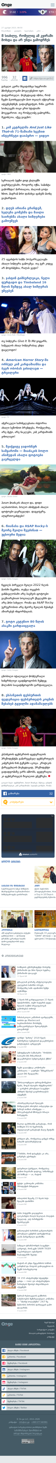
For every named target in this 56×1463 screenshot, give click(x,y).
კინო (38, 31)
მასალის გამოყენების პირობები (42, 1333)
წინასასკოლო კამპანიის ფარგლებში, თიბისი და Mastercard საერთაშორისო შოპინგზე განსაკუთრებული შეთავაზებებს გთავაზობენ (28, 1024)
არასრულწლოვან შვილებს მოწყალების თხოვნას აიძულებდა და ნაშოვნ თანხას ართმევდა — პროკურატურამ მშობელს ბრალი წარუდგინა (28, 1110)
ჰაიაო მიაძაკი (31, 783)
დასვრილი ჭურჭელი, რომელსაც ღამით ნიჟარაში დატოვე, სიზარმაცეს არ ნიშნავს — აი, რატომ (28, 1173)
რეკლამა (51, 1326)
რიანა (48, 785)
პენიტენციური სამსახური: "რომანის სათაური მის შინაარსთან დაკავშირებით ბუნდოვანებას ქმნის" (28, 1057)
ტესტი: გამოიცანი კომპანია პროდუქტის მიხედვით (28, 1188)
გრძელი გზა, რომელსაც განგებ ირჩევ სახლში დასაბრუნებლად (28, 1143)
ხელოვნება (29, 31)
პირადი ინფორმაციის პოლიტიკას (27, 1433)
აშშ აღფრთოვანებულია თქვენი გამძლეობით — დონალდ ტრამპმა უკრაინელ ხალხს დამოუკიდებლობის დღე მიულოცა (16, 928)
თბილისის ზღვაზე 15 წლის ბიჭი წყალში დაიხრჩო (28, 1202)
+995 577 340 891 (39, 1422)
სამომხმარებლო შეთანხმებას (26, 1430)
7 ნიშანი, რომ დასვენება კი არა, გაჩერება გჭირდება (28, 1158)
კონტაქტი (51, 1337)
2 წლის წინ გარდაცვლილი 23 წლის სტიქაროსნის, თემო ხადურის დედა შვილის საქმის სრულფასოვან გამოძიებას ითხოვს (28, 1005)
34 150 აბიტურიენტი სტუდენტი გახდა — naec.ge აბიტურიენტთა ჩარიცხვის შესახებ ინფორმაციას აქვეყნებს (28, 1284)
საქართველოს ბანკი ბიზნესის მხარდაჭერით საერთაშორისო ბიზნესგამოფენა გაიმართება (16, 881)
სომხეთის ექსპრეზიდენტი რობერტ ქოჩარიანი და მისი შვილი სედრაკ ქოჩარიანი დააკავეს (28, 971)
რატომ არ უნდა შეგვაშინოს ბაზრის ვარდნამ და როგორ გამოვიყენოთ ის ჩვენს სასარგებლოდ (28, 1267)
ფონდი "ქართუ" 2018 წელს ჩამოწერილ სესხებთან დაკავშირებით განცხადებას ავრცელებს (28, 1042)
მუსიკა (42, 783)
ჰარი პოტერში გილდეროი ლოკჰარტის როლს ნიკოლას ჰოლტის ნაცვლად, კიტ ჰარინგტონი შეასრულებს (28, 1219)
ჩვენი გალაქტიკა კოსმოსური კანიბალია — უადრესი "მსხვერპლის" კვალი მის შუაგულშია (28, 1072)
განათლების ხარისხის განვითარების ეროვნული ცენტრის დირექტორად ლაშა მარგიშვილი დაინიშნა (28, 1235)
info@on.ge (24, 1422)
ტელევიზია (48, 31)
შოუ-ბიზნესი (6, 31)
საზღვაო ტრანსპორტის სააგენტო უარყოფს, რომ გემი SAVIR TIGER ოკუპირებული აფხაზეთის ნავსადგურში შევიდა (28, 1251)
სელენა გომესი (38, 785)
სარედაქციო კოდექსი (46, 1330)
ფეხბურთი (19, 783)
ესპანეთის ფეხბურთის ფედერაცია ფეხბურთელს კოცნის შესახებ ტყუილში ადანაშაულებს (27, 699)
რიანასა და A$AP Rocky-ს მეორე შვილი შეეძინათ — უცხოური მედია (24, 530)
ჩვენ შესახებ (50, 1322)
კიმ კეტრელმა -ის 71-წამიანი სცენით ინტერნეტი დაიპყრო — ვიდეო (26, 132)
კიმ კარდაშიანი (22, 785)
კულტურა (18, 31)
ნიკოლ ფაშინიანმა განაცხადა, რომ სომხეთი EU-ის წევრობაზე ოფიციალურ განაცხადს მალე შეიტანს (28, 1128)
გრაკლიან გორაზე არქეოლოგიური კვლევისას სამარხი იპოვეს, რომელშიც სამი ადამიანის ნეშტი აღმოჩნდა (28, 988)
